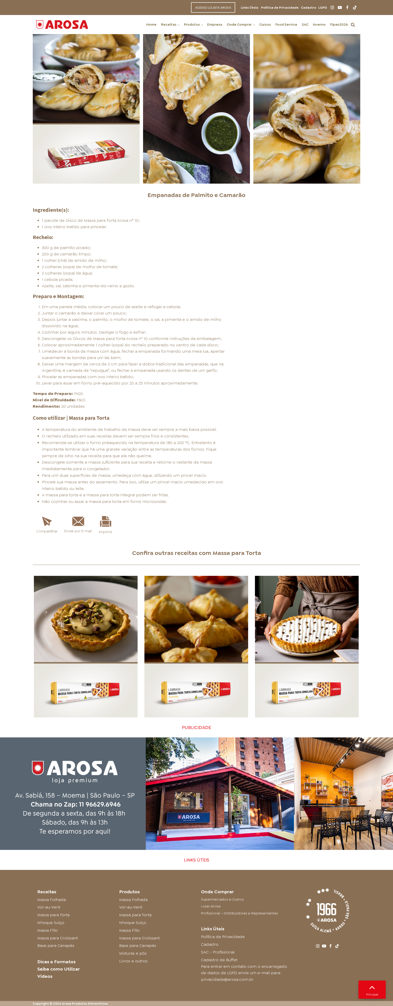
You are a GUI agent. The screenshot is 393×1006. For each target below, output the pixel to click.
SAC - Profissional (217, 952)
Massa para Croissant (57, 938)
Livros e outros (133, 961)
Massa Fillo (47, 930)
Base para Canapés (55, 945)
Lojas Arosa (210, 906)
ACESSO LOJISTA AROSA (213, 7)
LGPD (322, 7)
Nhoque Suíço (50, 922)
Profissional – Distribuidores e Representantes (239, 913)
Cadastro (308, 7)
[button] (353, 25)
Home (151, 24)
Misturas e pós (133, 953)
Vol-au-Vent (48, 907)
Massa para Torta (237, 553)
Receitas (168, 24)
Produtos (192, 24)
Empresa (214, 24)
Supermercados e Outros (222, 899)
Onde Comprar (239, 24)
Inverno (319, 24)
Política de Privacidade (280, 7)
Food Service (286, 24)
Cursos (265, 24)
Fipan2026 (339, 24)
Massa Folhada (51, 899)
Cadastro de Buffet (219, 960)
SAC (305, 24)
